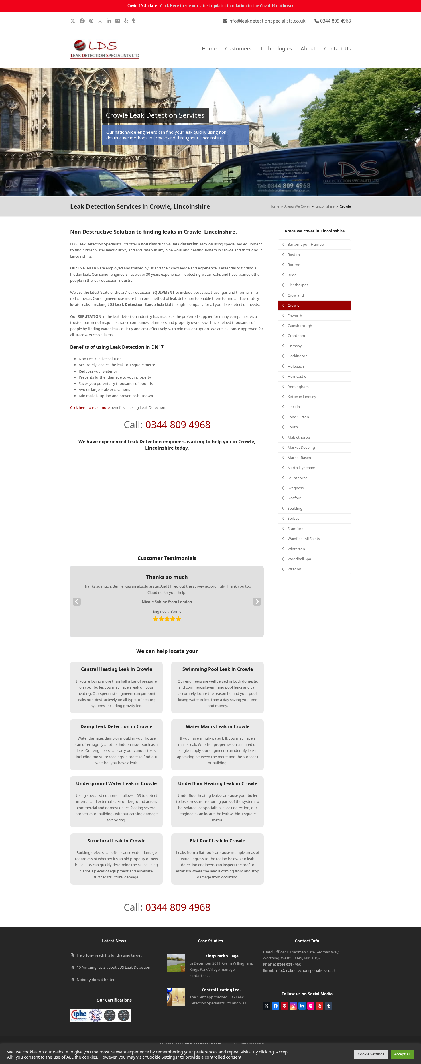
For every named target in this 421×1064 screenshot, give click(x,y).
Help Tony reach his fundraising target (109, 955)
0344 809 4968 (335, 21)
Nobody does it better (96, 979)
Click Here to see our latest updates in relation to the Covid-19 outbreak (227, 5)
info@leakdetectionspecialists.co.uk (267, 21)
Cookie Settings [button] (371, 1054)
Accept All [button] (402, 1054)
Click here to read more (90, 407)
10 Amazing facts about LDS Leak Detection (113, 967)
